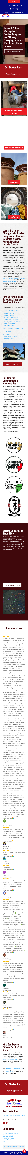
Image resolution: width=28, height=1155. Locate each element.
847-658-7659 (14, 1117)
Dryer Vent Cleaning (9, 338)
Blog (4, 1141)
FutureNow (13, 1154)
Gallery (14, 1)
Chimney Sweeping (9, 313)
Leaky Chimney (14, 182)
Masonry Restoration (8, 1138)
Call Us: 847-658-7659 (13, 51)
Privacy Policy (20, 1154)
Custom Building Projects (10, 336)
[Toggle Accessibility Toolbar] (24, 1151)
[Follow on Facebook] (4, 1123)
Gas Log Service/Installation (11, 317)
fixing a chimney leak (19, 278)
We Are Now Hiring (8, 1140)
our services (9, 1071)
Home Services (14, 217)
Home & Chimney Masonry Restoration (13, 328)
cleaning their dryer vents (9, 281)
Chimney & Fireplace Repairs (14, 147)
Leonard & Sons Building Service (14, 1068)
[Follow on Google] (7, 1123)
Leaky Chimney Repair (9, 323)
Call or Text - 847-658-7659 (14, 12)
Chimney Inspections (9, 315)
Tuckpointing (7, 331)
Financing (15, 9)
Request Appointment (15, 5)
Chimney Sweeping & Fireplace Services (14, 111)
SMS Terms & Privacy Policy (11, 1146)
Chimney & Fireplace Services (10, 310)
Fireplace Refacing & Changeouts (12, 321)
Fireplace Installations (9, 325)
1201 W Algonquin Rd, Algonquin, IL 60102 (14, 1115)
